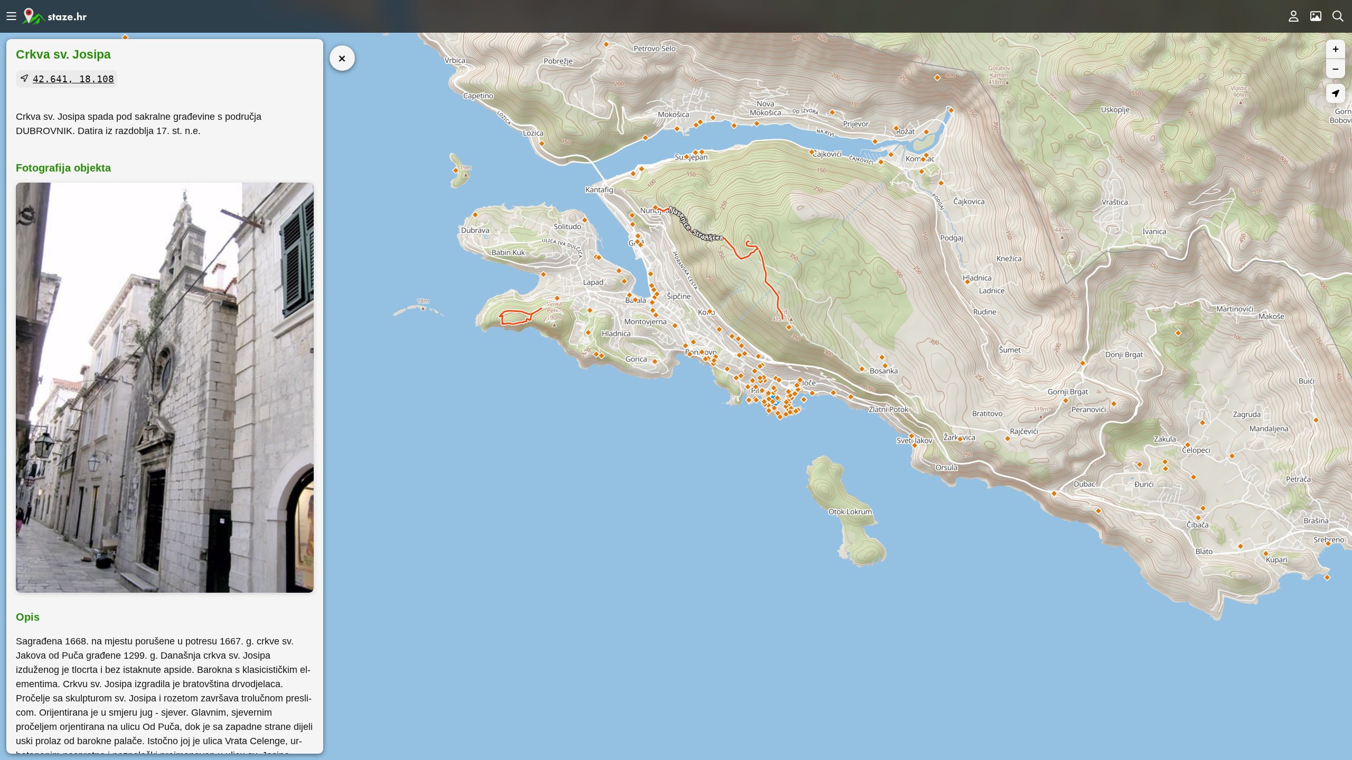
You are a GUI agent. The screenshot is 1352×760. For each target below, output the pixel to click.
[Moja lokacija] (1335, 93)
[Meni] (11, 16)
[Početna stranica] (54, 16)
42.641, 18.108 (73, 78)
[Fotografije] (1315, 16)
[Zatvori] (342, 58)
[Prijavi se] (1293, 16)
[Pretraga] (1338, 16)
